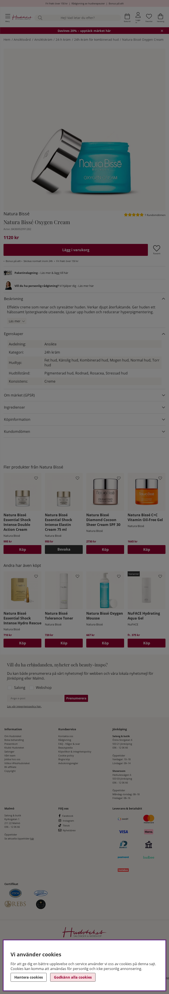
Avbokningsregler (68, 763)
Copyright (10, 771)
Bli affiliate (10, 767)
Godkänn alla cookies (73, 977)
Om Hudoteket (12, 736)
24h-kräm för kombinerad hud (96, 39)
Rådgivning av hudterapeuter (88, 3)
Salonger (9, 751)
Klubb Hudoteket (14, 747)
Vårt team (9, 755)
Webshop (44, 687)
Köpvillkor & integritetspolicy (74, 751)
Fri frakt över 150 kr (57, 3)
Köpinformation (17, 419)
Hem (7, 39)
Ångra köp (64, 759)
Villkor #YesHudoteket (17, 763)
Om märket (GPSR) (19, 395)
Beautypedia (65, 747)
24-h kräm (63, 39)
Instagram (68, 820)
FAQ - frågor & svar (69, 743)
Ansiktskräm (43, 39)
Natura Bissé (16, 214)
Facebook (67, 815)
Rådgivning (64, 739)
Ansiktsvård (22, 39)
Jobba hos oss (12, 759)
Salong (19, 687)
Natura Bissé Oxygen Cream (142, 39)
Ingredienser (14, 407)
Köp (146, 643)
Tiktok (66, 825)
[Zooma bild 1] (84, 130)
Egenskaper (13, 333)
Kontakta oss (65, 736)
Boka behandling (14, 739)
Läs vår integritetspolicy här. (24, 706)
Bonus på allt (116, 3)
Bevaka (63, 549)
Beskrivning (13, 298)
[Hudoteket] (22, 18)
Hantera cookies (28, 977)
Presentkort (11, 743)
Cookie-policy (66, 755)
